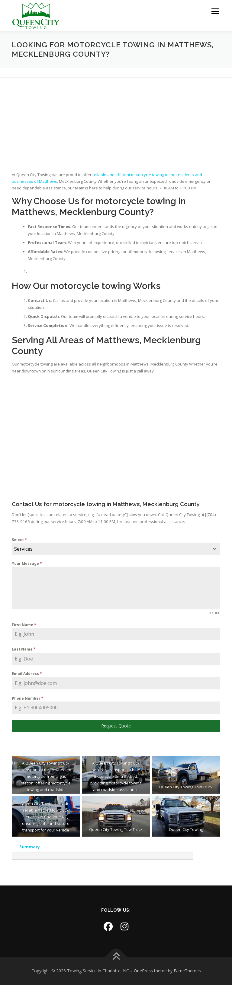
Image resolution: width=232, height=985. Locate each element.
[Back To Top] (116, 957)
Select (19, 539)
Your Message (27, 563)
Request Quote (116, 726)
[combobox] (116, 549)
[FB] (108, 926)
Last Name (24, 649)
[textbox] (110, 549)
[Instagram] (124, 926)
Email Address (27, 673)
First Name (24, 624)
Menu (215, 11)
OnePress (143, 971)
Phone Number (28, 698)
